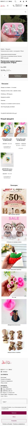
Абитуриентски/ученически (14, 325)
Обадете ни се (18, 5)
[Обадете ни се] (13, 5)
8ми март (14, 297)
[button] (14, 372)
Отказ (14, 417)
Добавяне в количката (17, 76)
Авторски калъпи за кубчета (14, 352)
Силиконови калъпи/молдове (8, 54)
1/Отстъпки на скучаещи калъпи (9, 56)
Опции (21, 148)
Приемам (14, 413)
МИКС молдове (4, 58)
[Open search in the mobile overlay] (15, 1)
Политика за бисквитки (7, 424)
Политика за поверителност (19, 424)
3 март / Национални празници (14, 269)
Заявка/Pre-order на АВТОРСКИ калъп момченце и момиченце (21, 141)
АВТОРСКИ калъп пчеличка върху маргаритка (7, 170)
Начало (2, 49)
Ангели (19, 56)
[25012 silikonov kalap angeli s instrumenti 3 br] (14, 28)
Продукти (8, 49)
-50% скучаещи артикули (14, 214)
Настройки (14, 421)
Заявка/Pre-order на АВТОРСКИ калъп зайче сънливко (7, 141)
